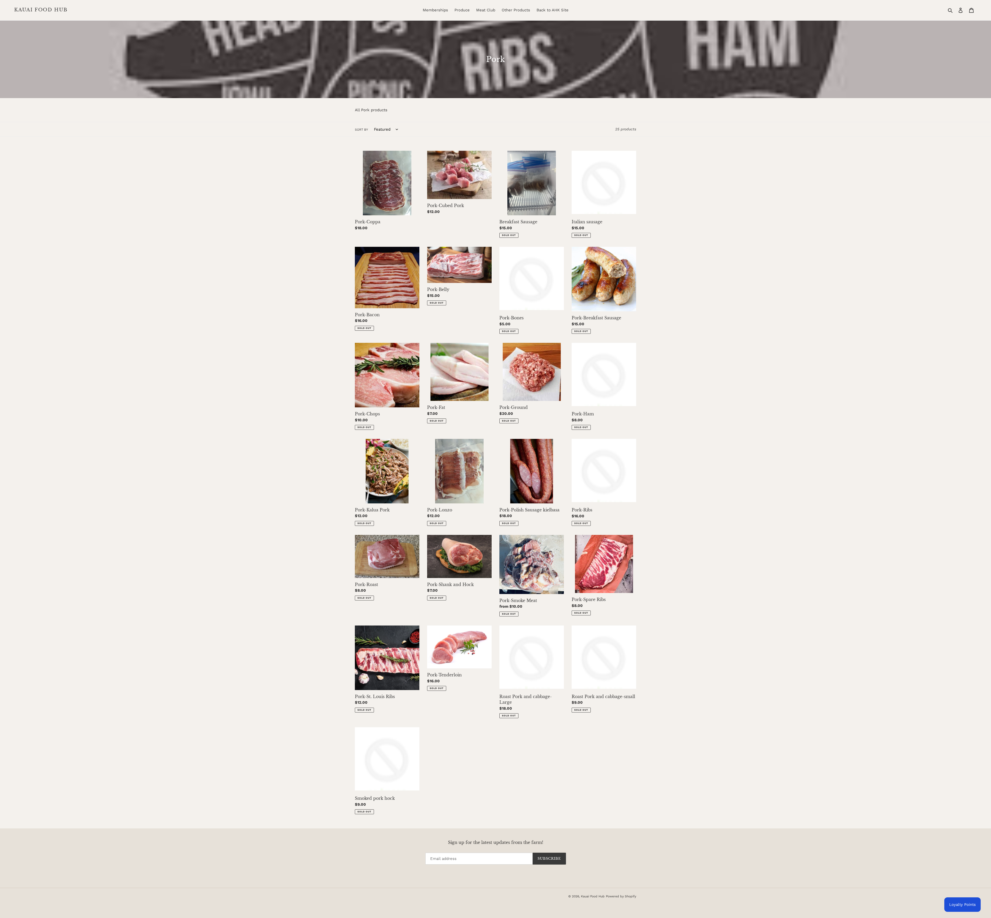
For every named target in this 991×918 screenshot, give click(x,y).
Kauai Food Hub (41, 10)
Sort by (361, 129)
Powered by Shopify (621, 896)
